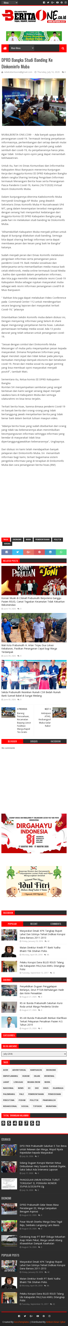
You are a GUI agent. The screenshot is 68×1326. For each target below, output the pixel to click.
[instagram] (65, 2)
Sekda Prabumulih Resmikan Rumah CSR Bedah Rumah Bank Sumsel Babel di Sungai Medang (31, 694)
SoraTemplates (21, 1322)
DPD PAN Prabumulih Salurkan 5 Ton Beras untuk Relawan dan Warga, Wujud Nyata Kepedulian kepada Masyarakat (43, 1149)
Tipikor (37, 1106)
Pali (21, 1094)
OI (29, 1088)
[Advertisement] (34, 500)
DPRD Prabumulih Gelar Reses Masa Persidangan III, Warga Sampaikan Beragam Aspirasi (39, 1208)
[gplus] (53, 2)
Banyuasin (36, 1070)
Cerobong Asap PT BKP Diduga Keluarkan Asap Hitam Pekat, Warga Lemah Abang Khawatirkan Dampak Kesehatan (42, 1240)
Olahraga (58, 1088)
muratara (51, 1106)
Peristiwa (8, 1100)
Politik (57, 540)
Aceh (5, 1070)
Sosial (7, 544)
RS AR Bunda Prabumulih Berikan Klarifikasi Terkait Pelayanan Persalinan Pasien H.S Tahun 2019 (43, 1021)
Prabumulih (49, 1100)
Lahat (6, 1082)
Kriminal (49, 1076)
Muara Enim (33, 1082)
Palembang (9, 1094)
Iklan (37, 1076)
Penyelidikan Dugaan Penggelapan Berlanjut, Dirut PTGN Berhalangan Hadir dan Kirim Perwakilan (42, 990)
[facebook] (44, 2)
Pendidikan (54, 1094)
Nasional (8, 1088)
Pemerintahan (42, 540)
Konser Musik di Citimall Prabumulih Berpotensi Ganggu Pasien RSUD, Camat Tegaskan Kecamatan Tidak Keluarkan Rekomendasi (33, 601)
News (21, 1088)
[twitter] (48, 2)
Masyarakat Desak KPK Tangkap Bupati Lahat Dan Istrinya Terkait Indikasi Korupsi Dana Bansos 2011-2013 (42, 934)
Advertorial (19, 1070)
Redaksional (10, 1106)
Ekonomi (17, 540)
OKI (37, 1088)
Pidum (22, 1100)
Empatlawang (10, 1076)
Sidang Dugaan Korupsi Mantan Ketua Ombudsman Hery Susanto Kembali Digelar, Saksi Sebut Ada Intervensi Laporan (43, 1166)
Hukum (25, 1076)
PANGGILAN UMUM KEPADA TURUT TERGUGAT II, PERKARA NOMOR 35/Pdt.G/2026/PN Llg (40, 1183)
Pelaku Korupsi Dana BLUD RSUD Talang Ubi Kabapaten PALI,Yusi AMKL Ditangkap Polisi (42, 966)
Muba (28, 540)
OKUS (45, 1088)
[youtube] (57, 2)
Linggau (18, 1082)
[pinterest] (61, 2)
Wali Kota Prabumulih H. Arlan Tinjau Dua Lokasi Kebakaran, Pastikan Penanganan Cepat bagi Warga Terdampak (29, 648)
